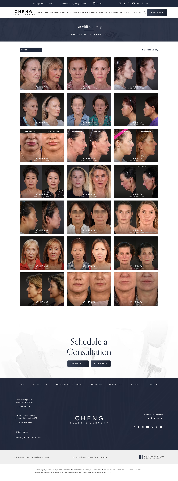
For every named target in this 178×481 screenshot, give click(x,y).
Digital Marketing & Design (154, 457)
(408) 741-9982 (107, 472)
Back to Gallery (151, 50)
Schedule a (89, 346)
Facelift (102, 34)
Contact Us (77, 364)
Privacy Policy (93, 457)
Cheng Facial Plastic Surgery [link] (74, 12)
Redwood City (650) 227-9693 (74, 3)
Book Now (156, 12)
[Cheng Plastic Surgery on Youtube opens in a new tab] (133, 3)
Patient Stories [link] (111, 12)
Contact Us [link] (136, 12)
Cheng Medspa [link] (96, 12)
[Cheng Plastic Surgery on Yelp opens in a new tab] (138, 3)
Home (74, 34)
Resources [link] (125, 12)
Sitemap (104, 457)
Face (92, 34)
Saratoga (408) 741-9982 (43, 3)
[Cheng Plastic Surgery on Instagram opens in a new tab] (120, 3)
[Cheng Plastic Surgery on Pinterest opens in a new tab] (147, 3)
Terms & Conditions (78, 457)
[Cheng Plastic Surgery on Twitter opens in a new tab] (129, 3)
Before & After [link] (52, 12)
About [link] (41, 12)
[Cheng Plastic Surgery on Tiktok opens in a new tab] (142, 3)
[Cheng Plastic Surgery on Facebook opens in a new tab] (124, 3)
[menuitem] (120, 3)
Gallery (83, 34)
